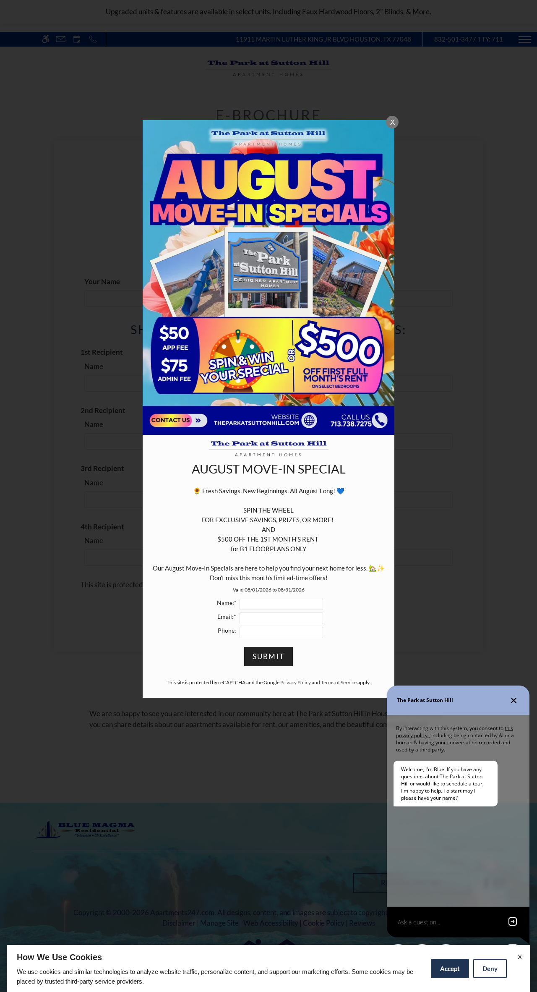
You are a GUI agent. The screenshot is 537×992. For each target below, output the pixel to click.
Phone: (227, 630)
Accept (450, 968)
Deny (490, 968)
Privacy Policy (295, 682)
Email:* (226, 616)
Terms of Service (339, 682)
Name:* (227, 602)
